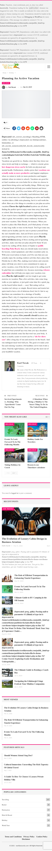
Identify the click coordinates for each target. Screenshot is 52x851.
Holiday (6, 83)
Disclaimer (26, 839)
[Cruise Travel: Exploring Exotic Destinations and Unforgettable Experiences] (7, 642)
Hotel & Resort (7, 815)
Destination (6, 810)
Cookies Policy (41, 837)
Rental (4, 805)
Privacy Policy (28, 837)
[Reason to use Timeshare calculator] (37, 455)
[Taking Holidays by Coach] (14, 455)
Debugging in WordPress (33, 17)
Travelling (5, 799)
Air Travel (8, 509)
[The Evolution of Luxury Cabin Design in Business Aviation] (26, 521)
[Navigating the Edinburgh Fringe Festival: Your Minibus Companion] (7, 684)
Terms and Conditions (13, 837)
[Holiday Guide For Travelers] (37, 430)
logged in (14, 493)
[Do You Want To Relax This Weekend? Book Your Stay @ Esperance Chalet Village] (7, 612)
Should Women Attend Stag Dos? (18, 755)
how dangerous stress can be (13, 167)
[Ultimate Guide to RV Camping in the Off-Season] (7, 600)
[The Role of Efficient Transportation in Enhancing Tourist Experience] (7, 578)
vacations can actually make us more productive (26, 171)
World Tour (6, 825)
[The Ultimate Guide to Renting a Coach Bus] (7, 673)
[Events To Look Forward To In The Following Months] (14, 430)
